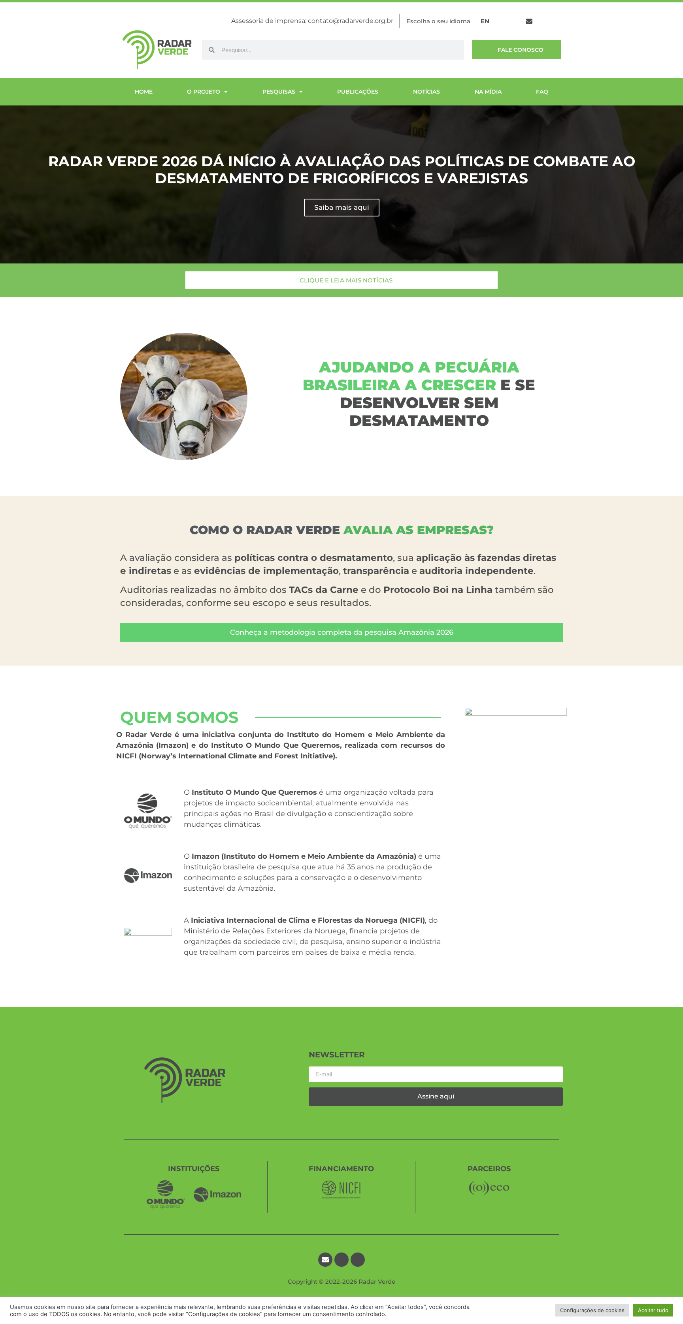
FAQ (542, 91)
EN (485, 21)
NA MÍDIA (488, 91)
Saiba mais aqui (341, 207)
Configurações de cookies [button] (592, 1310)
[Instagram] (560, 21)
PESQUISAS (278, 91)
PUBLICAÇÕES (357, 91)
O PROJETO (203, 91)
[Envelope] (529, 21)
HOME (144, 91)
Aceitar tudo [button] (653, 1310)
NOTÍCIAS (426, 91)
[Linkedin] (544, 21)
